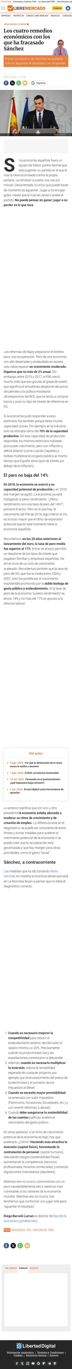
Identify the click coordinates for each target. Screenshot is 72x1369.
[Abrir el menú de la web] (4, 8)
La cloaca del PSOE (46, 2)
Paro (29, 1230)
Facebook (17, 1363)
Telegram (49, 1363)
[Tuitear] (12, 83)
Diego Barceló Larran (15, 24)
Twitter (22, 1363)
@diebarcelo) (29, 1221)
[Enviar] (18, 83)
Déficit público (18, 1230)
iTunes (55, 1363)
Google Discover (38, 1363)
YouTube (33, 1363)
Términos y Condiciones (50, 1353)
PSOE (51, 1230)
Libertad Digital (36, 1346)
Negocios (55, 15)
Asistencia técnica (36, 1355)
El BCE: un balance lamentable (34, 772)
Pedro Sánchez (40, 1230)
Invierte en (18, 15)
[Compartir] (6, 83)
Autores (54, 1355)
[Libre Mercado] (26, 8)
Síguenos (41, 83)
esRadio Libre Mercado (37, 15)
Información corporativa (20, 1353)
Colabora (57, 8)
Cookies (18, 1355)
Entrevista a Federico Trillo (24, 2)
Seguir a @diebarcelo (28, 24)
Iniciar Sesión (68, 8)
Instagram (28, 1363)
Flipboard (44, 1363)
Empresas (5, 15)
